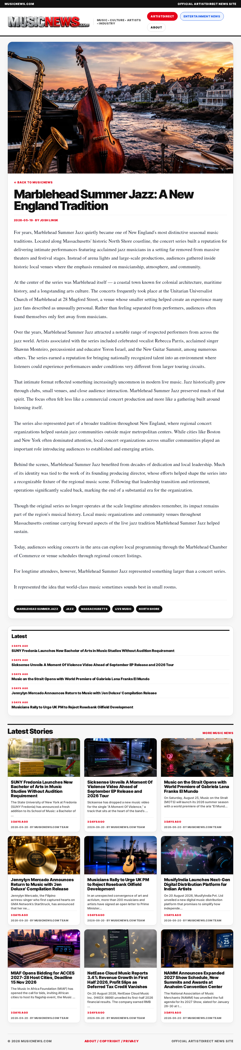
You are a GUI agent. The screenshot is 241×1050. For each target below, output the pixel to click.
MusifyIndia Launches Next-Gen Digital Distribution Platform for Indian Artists (197, 884)
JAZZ (70, 609)
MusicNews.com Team (51, 827)
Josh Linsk (49, 220)
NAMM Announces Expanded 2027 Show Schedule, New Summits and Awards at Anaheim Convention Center (194, 980)
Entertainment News (202, 16)
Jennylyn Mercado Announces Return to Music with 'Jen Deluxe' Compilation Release (42, 884)
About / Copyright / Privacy (111, 1041)
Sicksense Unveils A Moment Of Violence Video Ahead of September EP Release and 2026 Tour (119, 789)
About (156, 27)
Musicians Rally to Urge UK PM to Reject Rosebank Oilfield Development (118, 884)
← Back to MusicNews (33, 182)
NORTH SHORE (149, 609)
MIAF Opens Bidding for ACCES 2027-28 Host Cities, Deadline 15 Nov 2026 (42, 978)
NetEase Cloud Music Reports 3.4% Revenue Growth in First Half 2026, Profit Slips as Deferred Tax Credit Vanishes (117, 980)
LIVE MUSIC (123, 609)
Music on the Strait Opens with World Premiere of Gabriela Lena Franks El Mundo (196, 787)
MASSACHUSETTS (94, 609)
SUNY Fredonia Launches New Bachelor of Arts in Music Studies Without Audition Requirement (41, 789)
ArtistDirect (162, 16)
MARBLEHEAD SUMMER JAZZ (37, 609)
